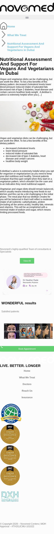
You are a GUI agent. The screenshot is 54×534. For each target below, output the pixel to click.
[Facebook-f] (3, 513)
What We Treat (16, 35)
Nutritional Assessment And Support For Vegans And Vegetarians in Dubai (25, 47)
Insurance (27, 397)
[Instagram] (11, 513)
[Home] (3, 25)
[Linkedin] (27, 513)
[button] (27, 17)
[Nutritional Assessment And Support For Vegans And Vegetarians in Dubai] (3, 43)
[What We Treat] (3, 34)
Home (11, 26)
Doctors (27, 384)
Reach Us (27, 391)
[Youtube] (19, 513)
